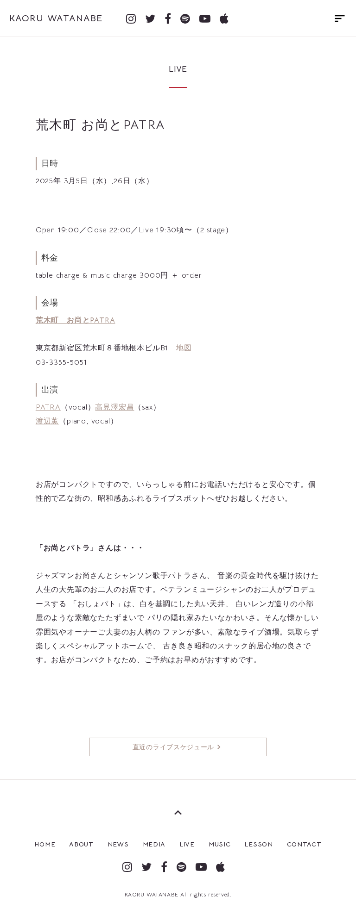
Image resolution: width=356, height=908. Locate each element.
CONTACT (304, 844)
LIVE (187, 844)
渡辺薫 (47, 421)
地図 (184, 348)
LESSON (258, 844)
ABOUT (81, 844)
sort (339, 18)
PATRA (48, 407)
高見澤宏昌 (114, 407)
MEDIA (154, 844)
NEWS (118, 844)
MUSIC (220, 844)
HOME (44, 844)
